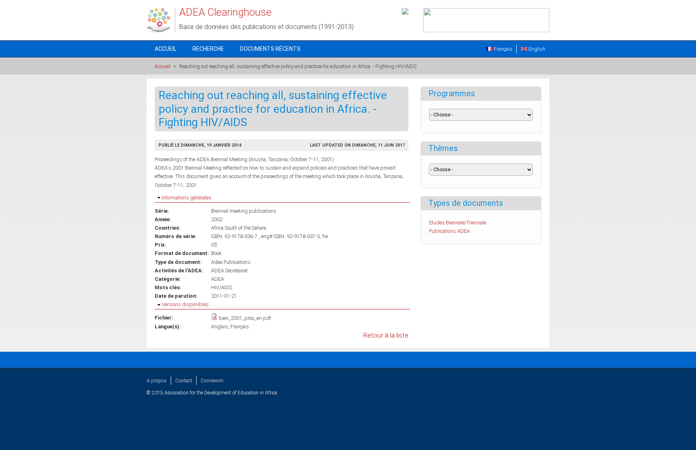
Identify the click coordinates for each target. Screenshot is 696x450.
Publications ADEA (449, 231)
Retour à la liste (385, 335)
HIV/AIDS (221, 287)
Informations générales (186, 198)
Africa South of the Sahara (238, 228)
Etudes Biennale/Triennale (457, 223)
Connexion (212, 380)
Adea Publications (231, 262)
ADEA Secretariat (229, 271)
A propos (157, 380)
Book (216, 253)
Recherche (208, 49)
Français (502, 49)
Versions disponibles (185, 304)
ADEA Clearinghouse (225, 12)
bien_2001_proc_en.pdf (245, 318)
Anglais (219, 327)
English (536, 49)
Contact (183, 380)
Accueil (165, 49)
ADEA (217, 279)
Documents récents (270, 49)
